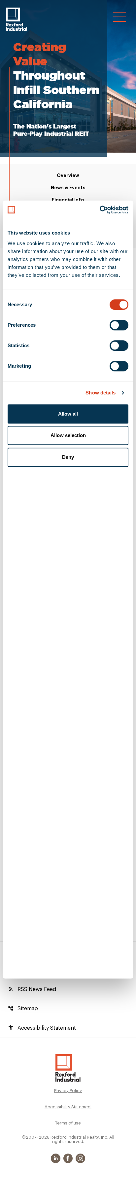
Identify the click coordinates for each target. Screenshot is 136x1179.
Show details (100, 392)
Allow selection (68, 435)
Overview (68, 175)
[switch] (119, 325)
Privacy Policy (68, 1090)
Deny (68, 457)
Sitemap (23, 1009)
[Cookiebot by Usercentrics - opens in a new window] (99, 209)
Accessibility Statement (42, 1028)
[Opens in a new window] (56, 1158)
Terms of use (68, 1123)
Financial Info (68, 200)
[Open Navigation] (119, 16)
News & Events (68, 187)
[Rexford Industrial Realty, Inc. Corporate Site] (16, 19)
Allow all (68, 414)
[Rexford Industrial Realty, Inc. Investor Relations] (68, 1067)
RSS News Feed (32, 989)
